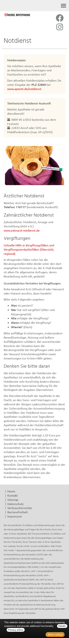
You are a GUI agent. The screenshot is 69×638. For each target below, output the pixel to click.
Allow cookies (55, 634)
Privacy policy (15, 629)
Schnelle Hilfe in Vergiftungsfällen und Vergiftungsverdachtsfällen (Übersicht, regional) (29, 249)
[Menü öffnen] (63, 5)
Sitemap (12, 499)
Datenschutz (15, 504)
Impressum (14, 516)
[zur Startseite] (17, 15)
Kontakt (12, 495)
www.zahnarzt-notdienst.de (22, 230)
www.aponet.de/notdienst (24, 89)
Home (11, 491)
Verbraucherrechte (19, 508)
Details (62, 626)
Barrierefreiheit (17, 512)
